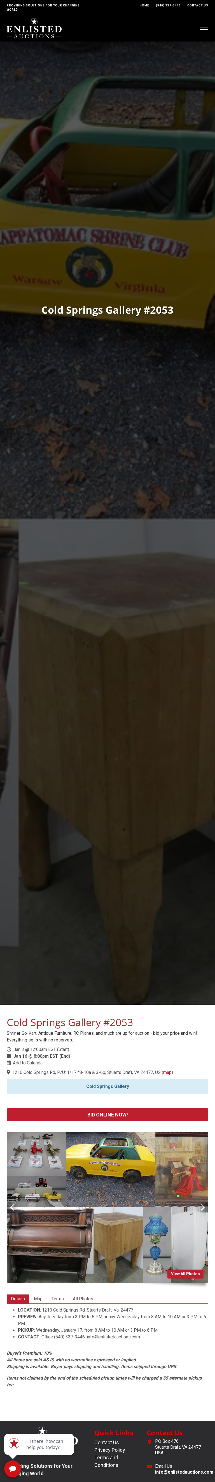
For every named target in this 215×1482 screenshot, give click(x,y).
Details (18, 1298)
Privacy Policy (109, 1450)
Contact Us (197, 5)
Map (38, 1298)
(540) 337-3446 (168, 5)
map (167, 1072)
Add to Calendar (28, 1063)
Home (144, 5)
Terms (58, 1298)
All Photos (83, 1298)
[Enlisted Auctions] (34, 28)
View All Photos (185, 1274)
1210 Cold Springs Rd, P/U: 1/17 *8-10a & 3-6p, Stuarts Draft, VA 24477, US (86, 1072)
